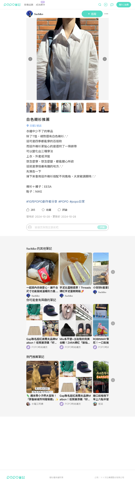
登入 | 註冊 (124, 4)
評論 (102, 227)
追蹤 (93, 14)
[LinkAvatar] (30, 14)
